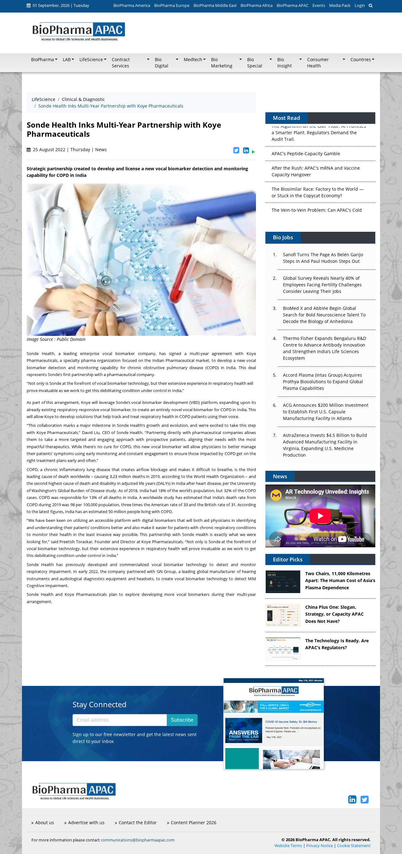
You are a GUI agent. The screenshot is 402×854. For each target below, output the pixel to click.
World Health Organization (219, 476)
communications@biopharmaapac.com (138, 840)
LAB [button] (67, 59)
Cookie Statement (354, 845)
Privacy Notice (319, 845)
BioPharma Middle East (215, 5)
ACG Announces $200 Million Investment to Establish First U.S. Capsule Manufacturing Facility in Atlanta (325, 411)
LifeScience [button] (91, 59)
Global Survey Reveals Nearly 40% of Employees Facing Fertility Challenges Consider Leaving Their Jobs (322, 284)
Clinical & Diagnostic (83, 99)
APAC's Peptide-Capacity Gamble (306, 130)
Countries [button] (360, 59)
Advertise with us (86, 822)
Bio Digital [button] (161, 63)
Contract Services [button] (121, 63)
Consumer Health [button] (318, 63)
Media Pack (339, 5)
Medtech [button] (193, 59)
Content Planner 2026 (193, 822)
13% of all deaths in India (113, 497)
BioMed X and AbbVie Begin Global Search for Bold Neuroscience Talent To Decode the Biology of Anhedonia (324, 314)
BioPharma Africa (257, 5)
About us (44, 822)
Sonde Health (40, 353)
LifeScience (43, 99)
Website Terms (288, 845)
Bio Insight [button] (284, 63)
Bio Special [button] (254, 63)
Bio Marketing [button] (221, 63)
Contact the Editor (138, 822)
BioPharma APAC (292, 5)
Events (318, 5)
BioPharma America (131, 5)
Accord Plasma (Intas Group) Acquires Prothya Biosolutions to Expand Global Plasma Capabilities (323, 381)
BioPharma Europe (171, 5)
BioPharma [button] (42, 59)
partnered (136, 571)
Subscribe (182, 720)
